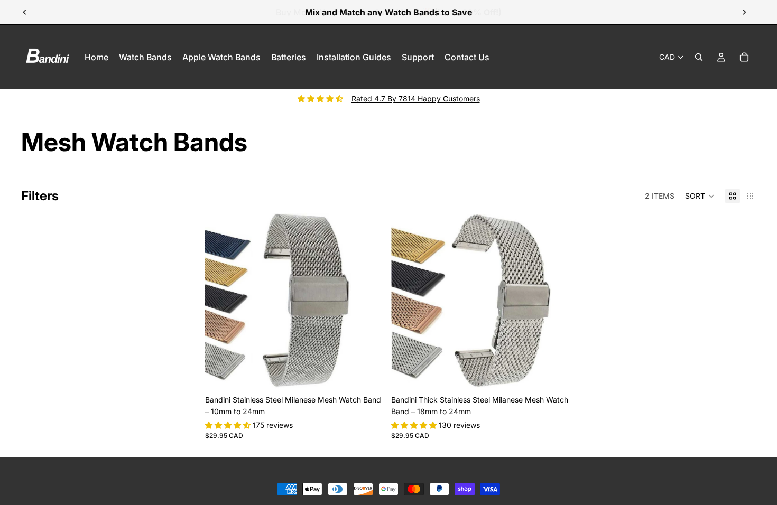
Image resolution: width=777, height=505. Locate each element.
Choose (375, 373)
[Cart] (744, 57)
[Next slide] (744, 12)
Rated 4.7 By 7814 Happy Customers (416, 98)
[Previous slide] (24, 12)
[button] (700, 196)
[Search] (698, 57)
